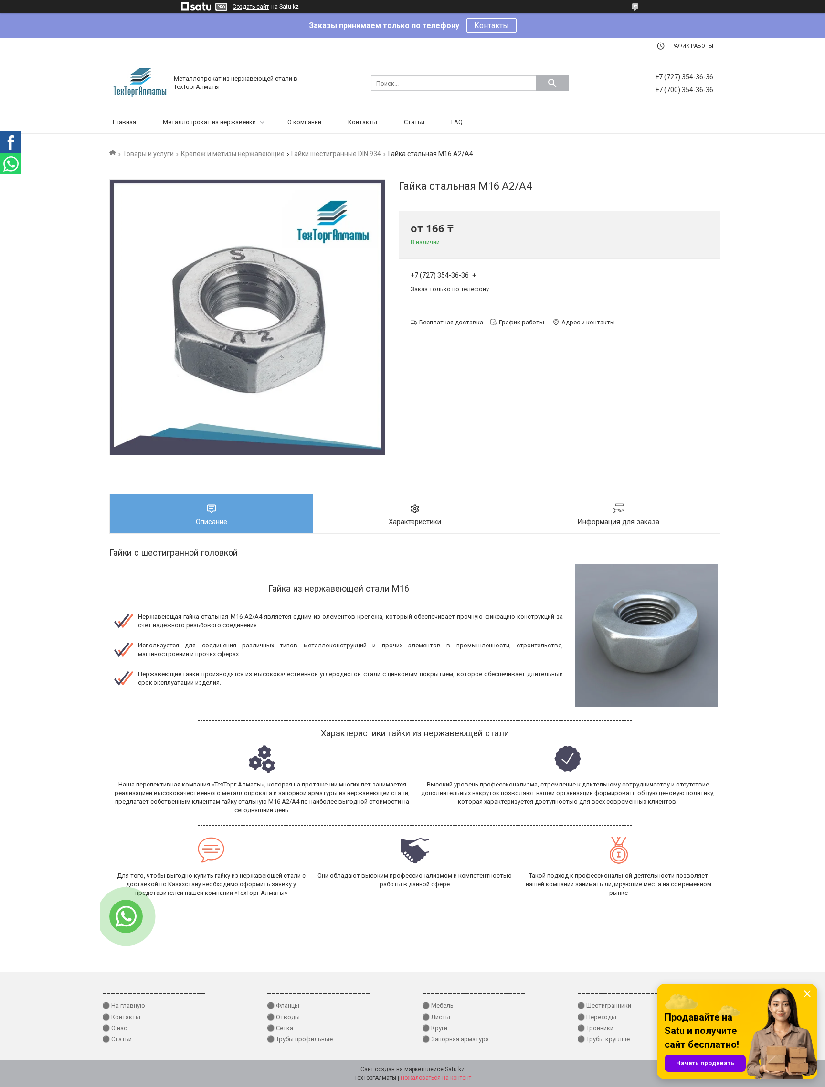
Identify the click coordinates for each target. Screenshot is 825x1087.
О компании (304, 122)
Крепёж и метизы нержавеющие (233, 154)
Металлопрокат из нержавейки (209, 122)
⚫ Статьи (117, 1039)
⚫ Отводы (283, 1017)
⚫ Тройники (595, 1028)
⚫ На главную (123, 1005)
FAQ (457, 122)
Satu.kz (455, 1069)
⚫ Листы (436, 1017)
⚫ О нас (114, 1028)
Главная (124, 122)
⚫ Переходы (596, 1017)
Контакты (491, 25)
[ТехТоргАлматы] (140, 82)
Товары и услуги (148, 154)
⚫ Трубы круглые (603, 1039)
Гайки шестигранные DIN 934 (336, 154)
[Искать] (552, 83)
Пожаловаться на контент (436, 1078)
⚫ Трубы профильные (300, 1039)
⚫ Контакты (121, 1017)
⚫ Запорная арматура (455, 1039)
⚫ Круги (434, 1028)
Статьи (414, 122)
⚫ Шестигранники (604, 1005)
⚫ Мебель (438, 1005)
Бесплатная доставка (451, 322)
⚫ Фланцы (283, 1005)
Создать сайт (251, 6)
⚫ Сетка (280, 1028)
